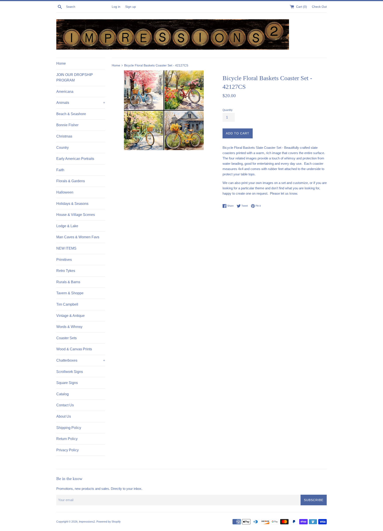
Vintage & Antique (70, 316)
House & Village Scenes (75, 215)
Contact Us (65, 405)
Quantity (228, 110)
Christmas (64, 136)
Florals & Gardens (70, 181)
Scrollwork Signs (69, 372)
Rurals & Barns (68, 282)
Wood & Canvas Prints (74, 349)
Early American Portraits (75, 159)
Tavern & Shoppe (70, 293)
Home (61, 63)
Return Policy (67, 439)
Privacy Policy (67, 450)
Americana (64, 91)
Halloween (64, 192)
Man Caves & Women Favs (77, 237)
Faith (60, 170)
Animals (80, 103)
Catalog (62, 394)
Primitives (64, 260)
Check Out (319, 6)
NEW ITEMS (66, 248)
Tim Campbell (67, 304)
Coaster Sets (66, 338)
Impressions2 (87, 521)
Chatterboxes (80, 360)
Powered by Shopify (108, 521)
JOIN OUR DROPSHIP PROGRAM (74, 77)
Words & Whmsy (69, 327)
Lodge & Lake (67, 226)
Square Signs (67, 383)
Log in (116, 6)
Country (62, 147)
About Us (63, 416)
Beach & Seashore (71, 114)
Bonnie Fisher (67, 125)
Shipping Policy (68, 428)
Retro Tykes (65, 271)
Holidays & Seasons (72, 203)
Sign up (130, 6)
